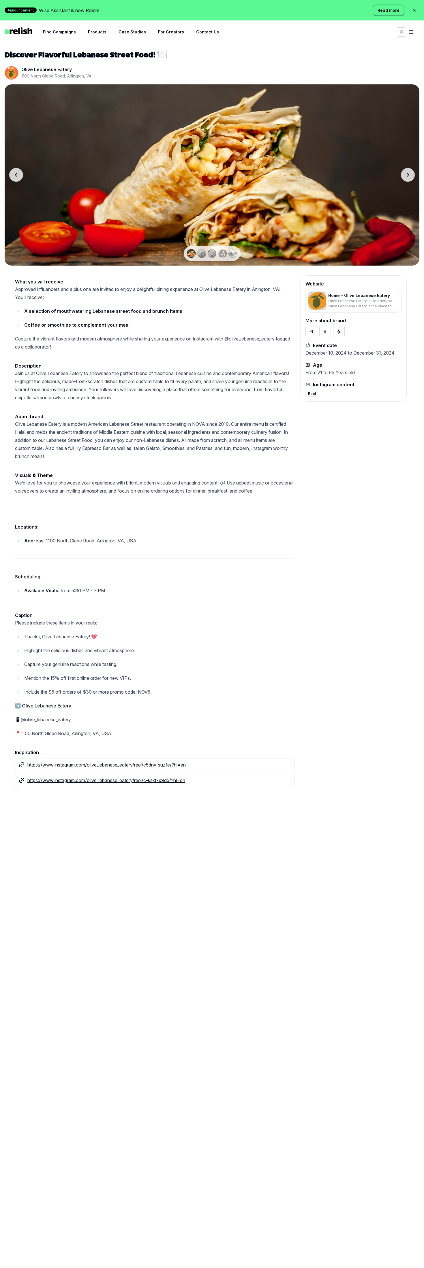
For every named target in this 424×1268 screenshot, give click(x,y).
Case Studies (132, 31)
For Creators (171, 31)
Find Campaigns (59, 31)
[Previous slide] (16, 175)
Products (97, 31)
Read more (388, 10)
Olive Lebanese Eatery (46, 706)
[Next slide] (408, 175)
